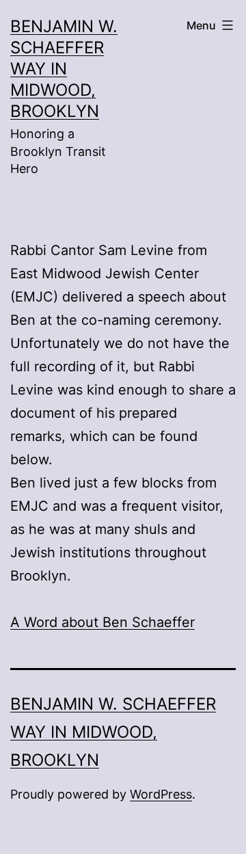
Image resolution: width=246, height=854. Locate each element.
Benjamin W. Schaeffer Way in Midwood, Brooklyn (64, 69)
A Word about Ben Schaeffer (102, 622)
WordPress (161, 794)
